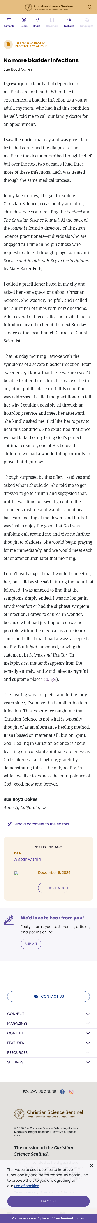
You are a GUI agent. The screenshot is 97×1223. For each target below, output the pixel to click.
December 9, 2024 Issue (31, 46)
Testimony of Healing (30, 42)
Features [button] (15, 1042)
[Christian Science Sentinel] (49, 7)
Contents (55, 888)
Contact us (52, 996)
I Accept (48, 1201)
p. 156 (51, 679)
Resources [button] (17, 1052)
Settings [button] (15, 1062)
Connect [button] (15, 1013)
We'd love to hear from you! (52, 917)
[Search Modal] (89, 7)
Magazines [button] (17, 1023)
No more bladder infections (41, 60)
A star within (27, 859)
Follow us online (39, 1092)
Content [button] (15, 1033)
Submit (31, 943)
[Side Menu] (7, 7)
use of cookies (26, 1185)
